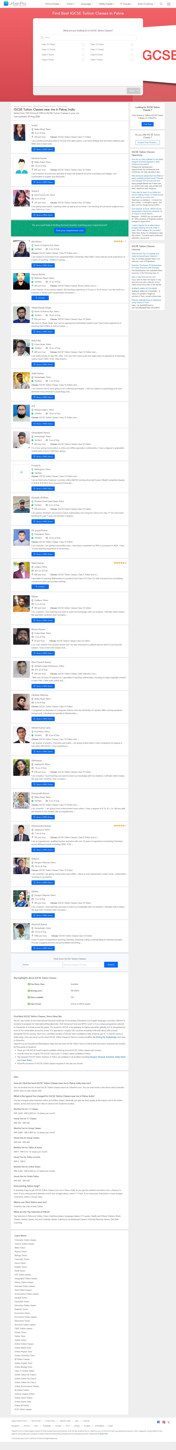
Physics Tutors (21, 1251)
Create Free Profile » (147, 142)
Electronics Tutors (22, 1321)
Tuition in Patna (26, 106)
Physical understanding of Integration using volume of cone (146, 301)
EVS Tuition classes (23, 1274)
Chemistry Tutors (22, 1259)
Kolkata (76, 1426)
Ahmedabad (99, 1426)
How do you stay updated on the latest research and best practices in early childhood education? (147, 161)
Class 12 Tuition (97, 44)
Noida (110, 1426)
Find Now (148, 124)
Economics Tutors (22, 1313)
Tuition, (40, 1216)
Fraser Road (26, 1060)
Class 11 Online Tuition (24, 1371)
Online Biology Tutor (23, 1367)
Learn (77, 1421)
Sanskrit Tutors (21, 1297)
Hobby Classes (106, 3)
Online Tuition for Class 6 (25, 1378)
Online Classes (52, 3)
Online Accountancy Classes (27, 1386)
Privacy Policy (50, 1421)
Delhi (36, 1426)
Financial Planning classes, (99, 1219)
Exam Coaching (145, 3)
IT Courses (125, 3)
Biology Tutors (21, 1255)
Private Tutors (20, 1332)
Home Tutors (20, 1263)
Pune (68, 1426)
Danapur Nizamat (97, 1057)
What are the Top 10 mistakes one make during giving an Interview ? (145, 254)
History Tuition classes (24, 1282)
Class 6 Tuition (48, 59)
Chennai (27, 1426)
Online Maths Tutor (23, 1347)
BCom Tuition (84, 286)
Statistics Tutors (21, 1309)
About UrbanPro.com (19, 1421)
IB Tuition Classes (22, 1359)
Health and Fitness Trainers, (103, 1216)
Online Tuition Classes (24, 1344)
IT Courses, (86, 1216)
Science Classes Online (25, 1394)
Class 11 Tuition (97, 49)
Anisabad (110, 1057)
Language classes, (73, 1216)
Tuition (70, 3)
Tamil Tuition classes (23, 1290)
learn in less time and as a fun (144, 277)
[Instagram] (163, 1423)
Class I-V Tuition (48, 49)
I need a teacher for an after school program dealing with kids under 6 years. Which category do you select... (147, 227)
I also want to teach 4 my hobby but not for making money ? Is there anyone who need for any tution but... (147, 194)
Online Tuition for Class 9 (25, 1374)
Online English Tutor (23, 1363)
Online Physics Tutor (23, 1351)
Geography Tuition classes (26, 1278)
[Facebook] (158, 1423)
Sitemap (86, 1421)
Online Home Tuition (23, 1398)
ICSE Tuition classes (23, 1409)
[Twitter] (168, 1423)
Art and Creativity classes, (46, 1219)
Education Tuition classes (25, 1305)
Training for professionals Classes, (73, 1219)
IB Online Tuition (22, 1390)
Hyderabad (47, 1426)
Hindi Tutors (20, 1271)
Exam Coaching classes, (54, 1216)
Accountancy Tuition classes (27, 1294)
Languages (86, 3)
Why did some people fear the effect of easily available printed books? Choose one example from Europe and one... (147, 178)
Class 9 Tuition (48, 54)
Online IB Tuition (22, 1405)
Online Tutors (20, 1340)
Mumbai (58, 1426)
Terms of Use (36, 1421)
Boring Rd (100, 1037)
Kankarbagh (111, 1037)
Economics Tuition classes (26, 1317)
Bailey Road (120, 1057)
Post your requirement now (69, 230)
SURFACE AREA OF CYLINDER (144, 288)
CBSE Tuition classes (23, 1328)
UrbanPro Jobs (65, 1421)
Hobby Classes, (28, 1219)
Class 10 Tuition (48, 44)
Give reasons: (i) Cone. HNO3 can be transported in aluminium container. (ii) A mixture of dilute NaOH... (147, 211)
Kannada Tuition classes (25, 1286)
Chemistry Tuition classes (25, 1240)
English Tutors (21, 1267)
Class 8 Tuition (96, 54)
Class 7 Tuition (96, 59)
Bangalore (15, 1426)
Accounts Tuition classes (25, 1324)
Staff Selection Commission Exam (92, 673)
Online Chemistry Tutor (25, 1355)
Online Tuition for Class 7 (25, 1382)
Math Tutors (20, 1247)
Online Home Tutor (23, 1401)
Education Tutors (22, 1301)
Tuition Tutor (20, 1336)
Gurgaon (87, 1426)
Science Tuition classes (24, 1244)
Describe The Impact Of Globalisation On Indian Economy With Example (147, 266)
